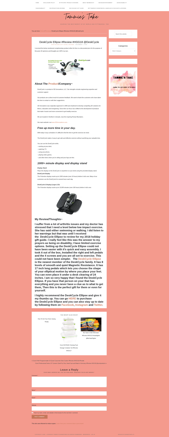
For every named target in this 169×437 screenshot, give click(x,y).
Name (34, 390)
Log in (93, 434)
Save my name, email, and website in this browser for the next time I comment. (56, 412)
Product (53, 83)
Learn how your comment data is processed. (70, 423)
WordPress (86, 434)
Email (34, 397)
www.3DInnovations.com (59, 122)
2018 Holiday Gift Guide (59, 44)
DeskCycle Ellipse (89, 258)
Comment (35, 375)
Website (34, 405)
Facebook (68, 304)
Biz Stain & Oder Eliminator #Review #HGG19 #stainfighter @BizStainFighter (91, 335)
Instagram (81, 304)
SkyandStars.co (129, 434)
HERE (72, 298)
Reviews (71, 44)
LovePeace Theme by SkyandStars (56, 434)
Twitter (98, 304)
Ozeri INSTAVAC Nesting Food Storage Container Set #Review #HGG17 (69, 347)
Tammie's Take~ (84, 17)
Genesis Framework (75, 434)
